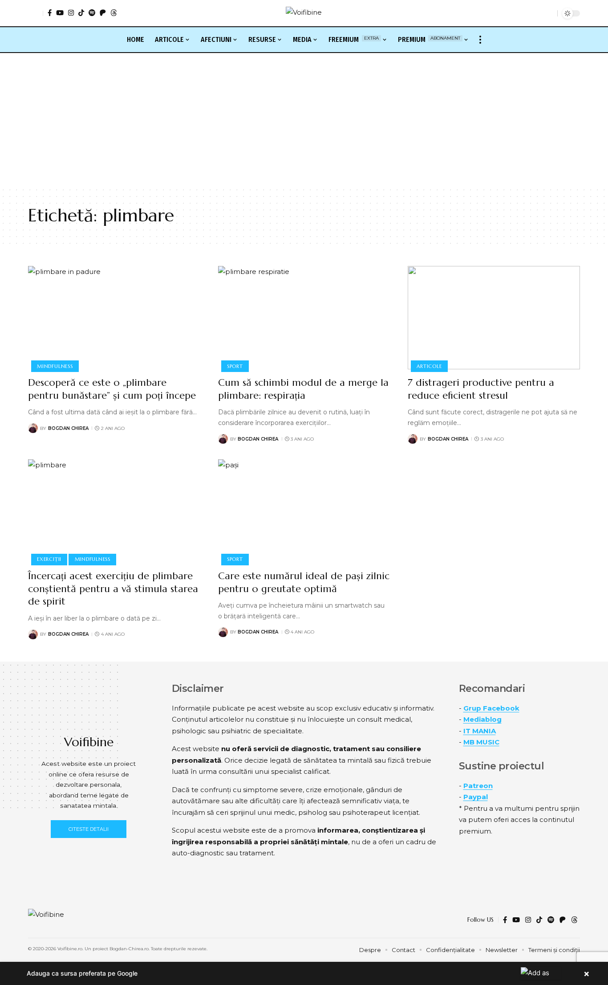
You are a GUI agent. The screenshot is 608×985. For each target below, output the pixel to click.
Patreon (478, 785)
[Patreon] (102, 12)
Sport (235, 366)
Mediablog (482, 719)
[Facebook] (49, 12)
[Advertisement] (304, 119)
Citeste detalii (89, 829)
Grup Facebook (491, 708)
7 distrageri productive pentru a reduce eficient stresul (481, 388)
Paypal (475, 797)
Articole (429, 366)
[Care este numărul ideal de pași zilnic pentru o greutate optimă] (304, 511)
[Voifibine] (304, 13)
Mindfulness (55, 366)
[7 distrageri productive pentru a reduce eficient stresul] (494, 317)
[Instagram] (71, 12)
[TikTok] (81, 12)
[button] (35, 13)
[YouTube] (60, 12)
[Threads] (113, 12)
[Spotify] (91, 12)
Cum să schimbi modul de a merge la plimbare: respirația (303, 388)
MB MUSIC (481, 742)
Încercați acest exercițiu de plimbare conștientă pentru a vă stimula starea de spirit (113, 588)
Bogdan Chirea (68, 428)
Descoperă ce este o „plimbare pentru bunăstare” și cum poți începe (112, 388)
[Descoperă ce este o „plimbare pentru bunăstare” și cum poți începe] (114, 317)
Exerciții (49, 559)
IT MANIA (479, 731)
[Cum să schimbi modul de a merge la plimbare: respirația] (304, 317)
